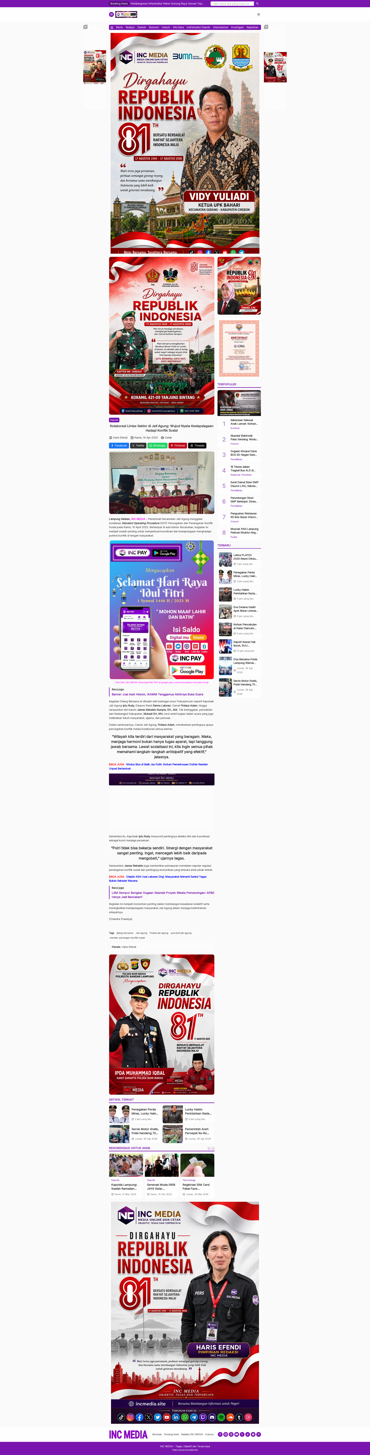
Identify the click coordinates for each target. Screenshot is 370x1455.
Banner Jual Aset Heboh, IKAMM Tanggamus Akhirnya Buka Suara (157, 694)
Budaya (130, 27)
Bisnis (119, 27)
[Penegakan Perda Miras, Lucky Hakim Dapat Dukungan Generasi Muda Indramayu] (119, 1114)
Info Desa (178, 27)
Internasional (220, 27)
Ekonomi (154, 27)
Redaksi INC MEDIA (192, 1434)
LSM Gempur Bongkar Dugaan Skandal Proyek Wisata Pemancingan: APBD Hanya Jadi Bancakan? (163, 895)
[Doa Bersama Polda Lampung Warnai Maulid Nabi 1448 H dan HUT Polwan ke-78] (225, 666)
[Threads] (231, 1434)
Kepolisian (252, 27)
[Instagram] (225, 1434)
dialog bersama (124, 933)
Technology (189, 1180)
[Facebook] (220, 1434)
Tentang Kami (171, 1434)
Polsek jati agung (159, 933)
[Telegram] (253, 1434)
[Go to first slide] (212, 1148)
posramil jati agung (181, 933)
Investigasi (237, 27)
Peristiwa (246, 475)
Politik (234, 537)
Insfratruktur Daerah (198, 27)
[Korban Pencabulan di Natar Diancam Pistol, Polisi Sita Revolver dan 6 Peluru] (225, 629)
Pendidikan (236, 459)
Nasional (235, 475)
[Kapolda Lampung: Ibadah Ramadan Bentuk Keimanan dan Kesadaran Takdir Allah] (126, 1165)
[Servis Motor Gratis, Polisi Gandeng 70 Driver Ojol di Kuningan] (119, 1134)
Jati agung (141, 933)
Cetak (168, 437)
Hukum (166, 27)
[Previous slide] (209, 1148)
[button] (257, 3)
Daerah (142, 27)
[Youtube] (236, 1434)
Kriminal (235, 428)
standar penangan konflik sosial (127, 937)
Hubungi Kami (213, 1434)
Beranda (157, 1434)
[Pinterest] (258, 1434)
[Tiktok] (247, 1434)
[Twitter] (242, 1434)
